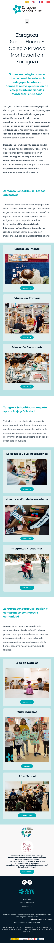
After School (27, 776)
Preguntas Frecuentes (27, 548)
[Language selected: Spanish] (39, 2)
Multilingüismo (27, 712)
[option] (34, 2)
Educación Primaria (27, 298)
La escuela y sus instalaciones (27, 453)
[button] (27, 21)
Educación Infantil (27, 248)
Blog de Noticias (27, 662)
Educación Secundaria (27, 347)
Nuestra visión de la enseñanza (27, 499)
